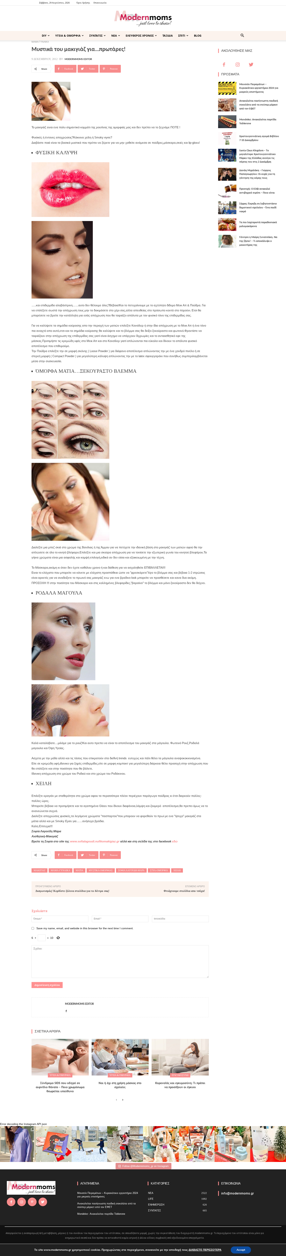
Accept (241, 1250)
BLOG (197, 35)
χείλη (177, 870)
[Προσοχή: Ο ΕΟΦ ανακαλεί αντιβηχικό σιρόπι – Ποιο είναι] (227, 191)
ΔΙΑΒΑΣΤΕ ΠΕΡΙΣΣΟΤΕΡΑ (205, 1250)
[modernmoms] (143, 19)
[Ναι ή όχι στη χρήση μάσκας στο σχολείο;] (120, 1057)
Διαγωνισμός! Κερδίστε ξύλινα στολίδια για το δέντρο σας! (72, 890)
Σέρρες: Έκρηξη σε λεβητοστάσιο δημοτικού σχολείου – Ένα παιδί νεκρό (258, 207)
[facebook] (66, 1010)
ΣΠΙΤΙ (181, 35)
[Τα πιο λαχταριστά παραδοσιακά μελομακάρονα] (227, 224)
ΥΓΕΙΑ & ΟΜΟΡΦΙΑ (68, 35)
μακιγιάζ (39, 870)
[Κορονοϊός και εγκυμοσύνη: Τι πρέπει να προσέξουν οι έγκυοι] (180, 1057)
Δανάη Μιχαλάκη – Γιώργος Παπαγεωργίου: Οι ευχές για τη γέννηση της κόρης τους (257, 174)
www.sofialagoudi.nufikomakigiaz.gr (94, 841)
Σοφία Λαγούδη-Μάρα (131, 870)
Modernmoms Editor (78, 59)
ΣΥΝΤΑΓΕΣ (96, 35)
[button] (242, 36)
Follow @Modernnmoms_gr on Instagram (145, 1166)
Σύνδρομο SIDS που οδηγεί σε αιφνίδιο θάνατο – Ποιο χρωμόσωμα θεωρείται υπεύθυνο (60, 1087)
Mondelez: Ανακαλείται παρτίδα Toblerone (101, 1213)
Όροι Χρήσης (83, 2)
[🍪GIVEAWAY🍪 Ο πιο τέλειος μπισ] (197, 1144)
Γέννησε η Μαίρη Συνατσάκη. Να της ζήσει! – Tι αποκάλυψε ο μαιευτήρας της (258, 241)
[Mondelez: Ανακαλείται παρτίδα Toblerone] (227, 121)
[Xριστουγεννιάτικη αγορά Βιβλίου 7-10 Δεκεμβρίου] (227, 138)
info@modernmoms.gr (237, 1193)
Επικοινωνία (100, 2)
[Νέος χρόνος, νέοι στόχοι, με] (125, 1144)
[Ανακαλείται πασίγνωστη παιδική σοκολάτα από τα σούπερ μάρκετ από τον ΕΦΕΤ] (227, 105)
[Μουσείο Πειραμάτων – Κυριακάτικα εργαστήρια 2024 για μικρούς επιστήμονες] (227, 88)
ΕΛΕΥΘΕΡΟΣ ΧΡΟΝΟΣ (140, 35)
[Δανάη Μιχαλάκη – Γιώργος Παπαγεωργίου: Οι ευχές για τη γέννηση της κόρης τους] (227, 174)
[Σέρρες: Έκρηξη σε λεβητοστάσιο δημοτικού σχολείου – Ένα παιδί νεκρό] (227, 207)
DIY (44, 35)
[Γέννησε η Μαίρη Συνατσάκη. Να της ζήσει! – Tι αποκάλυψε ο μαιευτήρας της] (227, 241)
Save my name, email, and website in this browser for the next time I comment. (84, 928)
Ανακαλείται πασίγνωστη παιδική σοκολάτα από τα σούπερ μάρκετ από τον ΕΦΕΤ (258, 105)
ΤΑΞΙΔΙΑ (167, 35)
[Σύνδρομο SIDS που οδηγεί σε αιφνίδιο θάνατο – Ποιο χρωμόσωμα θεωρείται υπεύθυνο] (60, 1057)
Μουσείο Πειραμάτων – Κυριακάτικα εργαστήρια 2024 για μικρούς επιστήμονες (258, 88)
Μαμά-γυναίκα (60, 870)
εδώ (175, 841)
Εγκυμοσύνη (180, 1075)
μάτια (79, 870)
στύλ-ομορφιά (159, 870)
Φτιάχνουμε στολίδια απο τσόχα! (184, 890)
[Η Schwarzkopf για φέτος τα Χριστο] (232, 1144)
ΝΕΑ (114, 35)
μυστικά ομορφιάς (101, 870)
